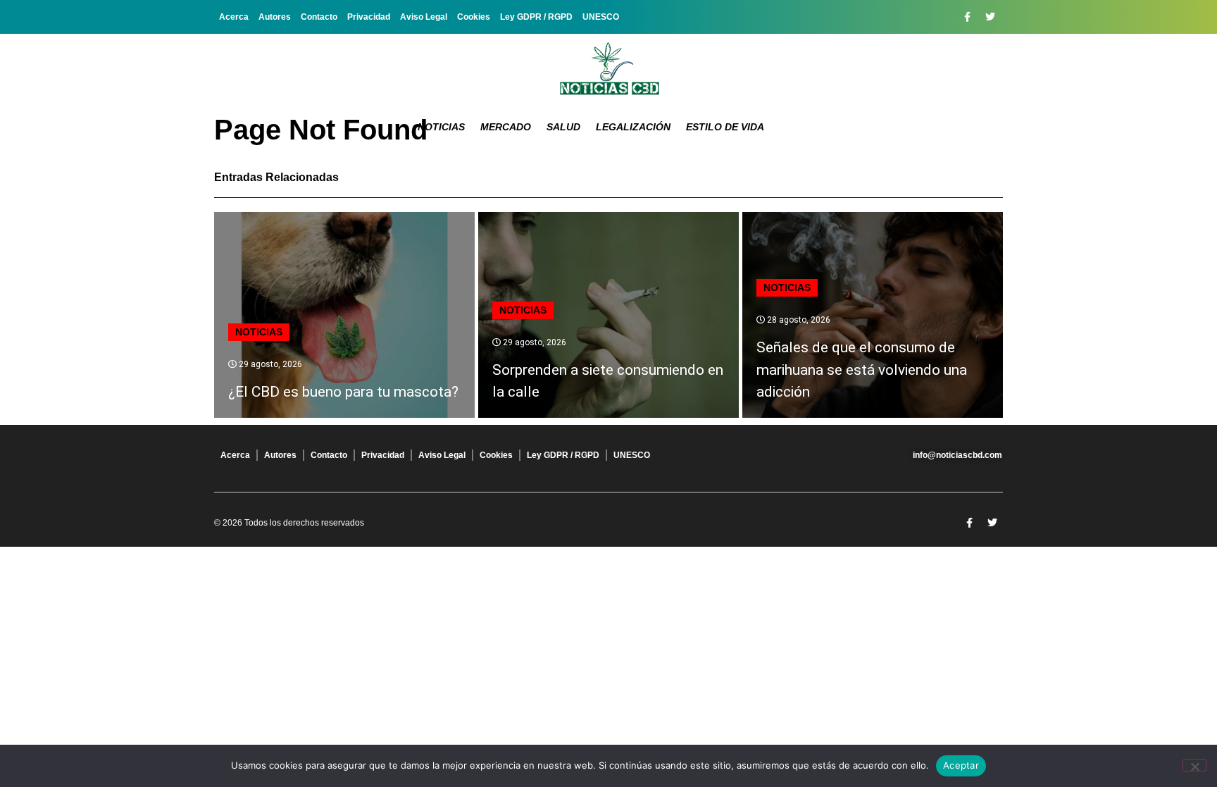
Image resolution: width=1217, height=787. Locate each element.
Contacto (319, 17)
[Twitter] (990, 17)
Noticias (441, 126)
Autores (274, 17)
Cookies (473, 17)
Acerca (234, 17)
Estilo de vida (725, 126)
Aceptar (961, 765)
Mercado (505, 126)
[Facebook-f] (967, 17)
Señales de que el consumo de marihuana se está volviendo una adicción (861, 369)
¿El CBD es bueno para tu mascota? (343, 391)
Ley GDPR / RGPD (536, 17)
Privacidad (368, 17)
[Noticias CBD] (609, 69)
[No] (1194, 765)
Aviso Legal (423, 17)
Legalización (633, 126)
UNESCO (600, 17)
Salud (563, 126)
